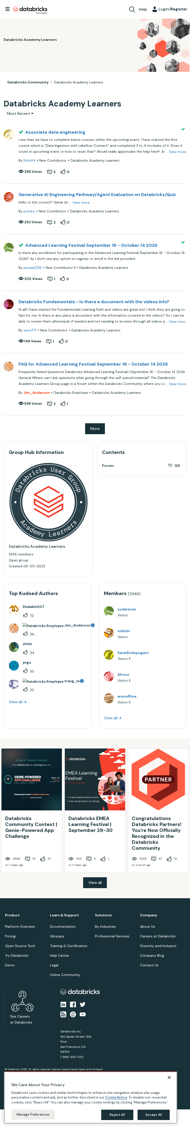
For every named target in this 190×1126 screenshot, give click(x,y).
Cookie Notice (116, 1097)
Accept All (153, 1115)
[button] (178, 549)
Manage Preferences (33, 1114)
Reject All (117, 1115)
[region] (90, 1098)
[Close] (169, 1077)
